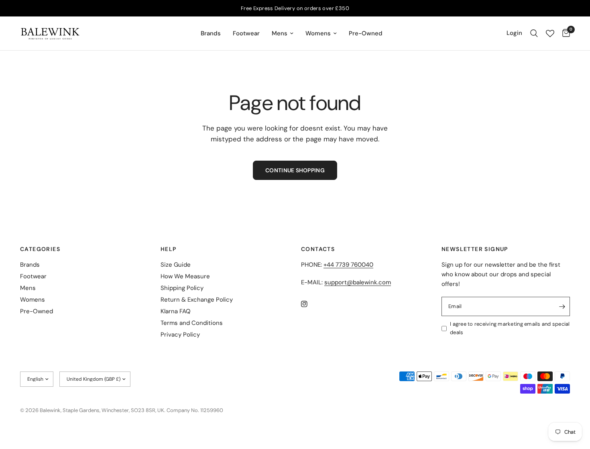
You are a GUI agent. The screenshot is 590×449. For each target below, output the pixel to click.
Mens (279, 33)
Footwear (246, 33)
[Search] (534, 33)
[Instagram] (310, 304)
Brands (211, 33)
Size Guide (176, 265)
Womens (318, 33)
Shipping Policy (182, 288)
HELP (169, 249)
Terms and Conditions (192, 323)
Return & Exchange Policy (197, 300)
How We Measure (185, 276)
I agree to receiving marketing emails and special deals (510, 328)
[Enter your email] (562, 306)
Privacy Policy (180, 335)
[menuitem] (211, 33)
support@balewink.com (357, 282)
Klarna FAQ (176, 311)
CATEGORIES (40, 249)
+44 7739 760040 (348, 265)
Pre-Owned (365, 33)
